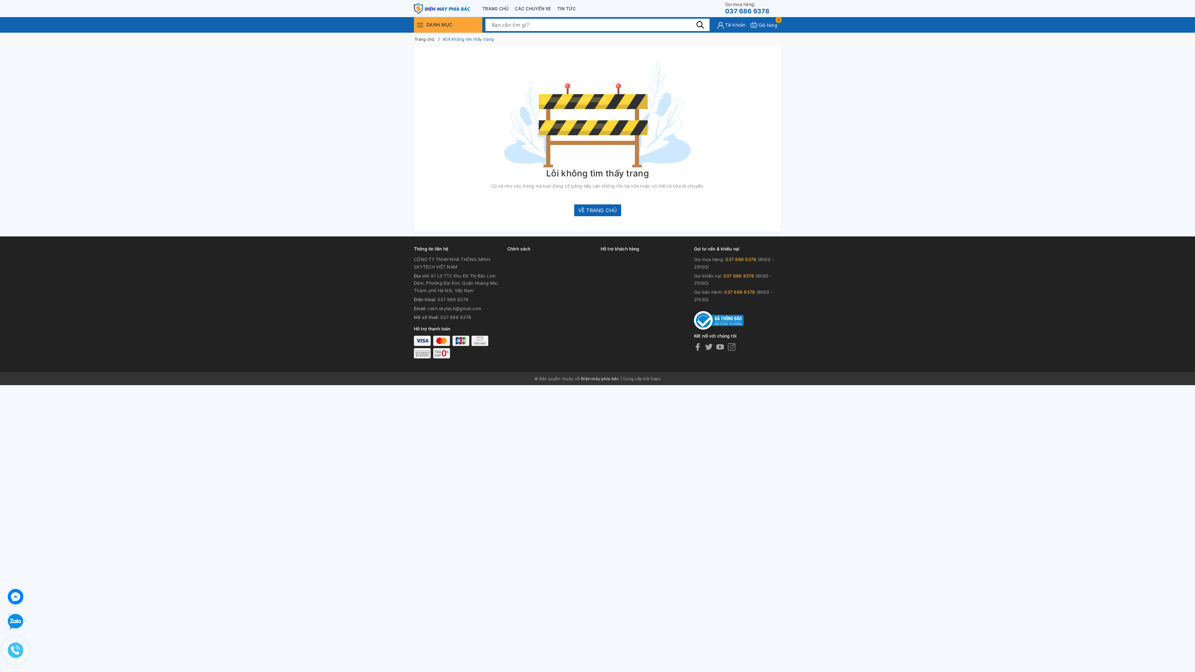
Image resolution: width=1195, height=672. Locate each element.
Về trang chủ (597, 210)
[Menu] (420, 24)
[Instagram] (731, 347)
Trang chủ (495, 8)
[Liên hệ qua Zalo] (15, 621)
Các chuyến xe (533, 8)
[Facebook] (697, 347)
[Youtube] (720, 347)
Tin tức (566, 8)
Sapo (656, 378)
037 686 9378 (747, 8)
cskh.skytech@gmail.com (454, 308)
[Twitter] (709, 347)
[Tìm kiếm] (700, 24)
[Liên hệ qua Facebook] (15, 596)
